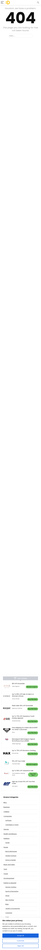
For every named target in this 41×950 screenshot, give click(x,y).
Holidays (6, 838)
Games (6, 829)
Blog (5, 802)
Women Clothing (10, 887)
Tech (5, 869)
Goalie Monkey (16, 721)
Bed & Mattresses (11, 851)
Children (6, 812)
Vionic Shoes (15, 699)
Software (8, 820)
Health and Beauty (10, 834)
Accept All (20, 936)
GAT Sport (14, 786)
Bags (7, 904)
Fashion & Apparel (10, 883)
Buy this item (32, 699)
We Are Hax (15, 753)
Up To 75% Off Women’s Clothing (24, 750)
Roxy (13, 732)
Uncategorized (9, 878)
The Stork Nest (16, 764)
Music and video (9, 865)
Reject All (21, 946)
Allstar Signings (16, 743)
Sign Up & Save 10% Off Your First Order (23, 782)
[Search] (38, 2)
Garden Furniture (10, 856)
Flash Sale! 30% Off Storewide (22, 706)
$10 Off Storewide (18, 684)
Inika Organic (15, 686)
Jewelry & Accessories (12, 908)
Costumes (8, 913)
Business (7, 807)
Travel (6, 874)
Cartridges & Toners (11, 825)
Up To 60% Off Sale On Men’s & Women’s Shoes (23, 695)
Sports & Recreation (11, 891)
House (6, 847)
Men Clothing (9, 900)
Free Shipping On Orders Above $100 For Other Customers (24, 728)
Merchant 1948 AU (17, 708)
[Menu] (2, 2)
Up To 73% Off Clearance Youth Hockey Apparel (23, 717)
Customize (20, 941)
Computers (8, 816)
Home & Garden (10, 860)
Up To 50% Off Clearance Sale (22, 771)
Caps (7, 917)
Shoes (7, 896)
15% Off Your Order (18, 761)
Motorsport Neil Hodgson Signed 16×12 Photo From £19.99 (23, 740)
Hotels (7, 843)
